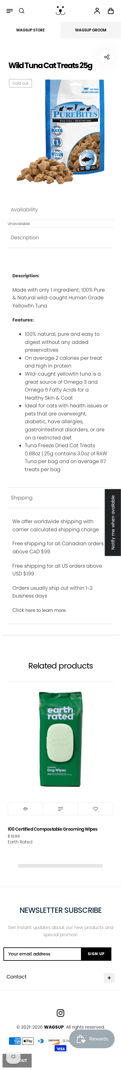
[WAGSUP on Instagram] (60, 1013)
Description (25, 237)
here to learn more (45, 610)
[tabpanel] (60, 130)
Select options (60, 809)
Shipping (22, 497)
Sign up (96, 953)
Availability (24, 209)
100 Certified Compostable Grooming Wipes (53, 829)
